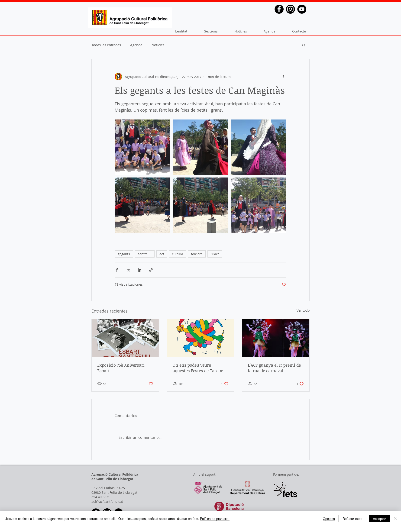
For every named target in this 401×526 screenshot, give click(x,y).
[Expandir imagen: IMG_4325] (200, 205)
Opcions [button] (329, 518)
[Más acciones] (283, 76)
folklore (197, 254)
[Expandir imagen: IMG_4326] (142, 205)
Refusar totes (352, 518)
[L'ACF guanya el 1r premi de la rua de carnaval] (275, 338)
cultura (177, 254)
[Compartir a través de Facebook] (117, 270)
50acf (214, 254)
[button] (303, 45)
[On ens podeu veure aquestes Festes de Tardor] (200, 338)
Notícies (158, 44)
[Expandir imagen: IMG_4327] (258, 147)
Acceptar (379, 518)
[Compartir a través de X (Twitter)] (128, 270)
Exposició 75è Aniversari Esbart (121, 367)
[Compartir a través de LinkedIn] (139, 270)
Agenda (136, 44)
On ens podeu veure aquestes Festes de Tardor (198, 367)
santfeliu (145, 254)
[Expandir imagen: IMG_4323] (258, 205)
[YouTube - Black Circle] (301, 9)
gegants (124, 254)
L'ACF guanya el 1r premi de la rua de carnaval (274, 367)
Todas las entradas (106, 44)
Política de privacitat (215, 518)
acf (161, 254)
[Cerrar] (395, 518)
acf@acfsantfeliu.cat (107, 501)
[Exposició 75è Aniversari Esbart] (125, 338)
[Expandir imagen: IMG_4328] (200, 147)
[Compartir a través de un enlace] (151, 270)
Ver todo (303, 310)
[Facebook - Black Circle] (279, 9)
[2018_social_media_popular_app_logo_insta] (290, 9)
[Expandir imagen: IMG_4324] (142, 147)
